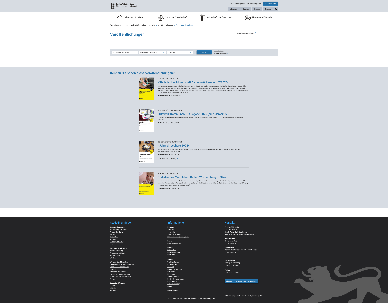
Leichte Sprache (209, 298)
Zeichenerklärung (173, 284)
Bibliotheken (171, 272)
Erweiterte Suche (218, 51)
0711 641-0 (235, 227)
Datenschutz (176, 298)
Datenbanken (172, 264)
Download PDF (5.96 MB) (167, 158)
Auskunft (170, 229)
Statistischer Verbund (175, 234)
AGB (169, 298)
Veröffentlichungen (174, 262)
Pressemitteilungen (174, 252)
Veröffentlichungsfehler (245, 33)
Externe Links (172, 281)
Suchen (204, 52)
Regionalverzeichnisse (175, 279)
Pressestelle (171, 250)
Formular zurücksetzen (220, 53)
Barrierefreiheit (196, 298)
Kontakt (170, 286)
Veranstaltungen (173, 276)
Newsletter (171, 255)
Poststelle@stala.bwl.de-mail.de (242, 234)
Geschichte (171, 232)
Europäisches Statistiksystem (178, 237)
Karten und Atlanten (174, 269)
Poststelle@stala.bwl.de (238, 232)
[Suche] (276, 9)
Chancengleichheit (174, 243)
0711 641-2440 (233, 229)
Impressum (186, 298)
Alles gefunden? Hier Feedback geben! (241, 281)
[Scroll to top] (383, 298)
